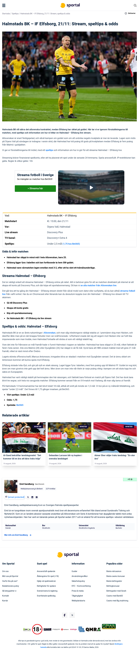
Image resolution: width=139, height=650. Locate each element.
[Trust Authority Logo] (47, 629)
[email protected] (16, 497)
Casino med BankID (114, 596)
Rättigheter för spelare (46, 586)
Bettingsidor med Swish (116, 591)
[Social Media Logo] (64, 615)
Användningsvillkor (80, 576)
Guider (74, 571)
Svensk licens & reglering (47, 591)
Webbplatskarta (78, 600)
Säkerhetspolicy (78, 581)
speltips (49, 150)
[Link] (24, 437)
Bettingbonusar (113, 586)
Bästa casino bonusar (115, 576)
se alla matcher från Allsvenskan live (98, 285)
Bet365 (19, 405)
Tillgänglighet (77, 596)
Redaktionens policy (10, 586)
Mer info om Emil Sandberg (16, 535)
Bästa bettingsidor (114, 581)
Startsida (6, 13)
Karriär (5, 600)
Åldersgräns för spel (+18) (48, 576)
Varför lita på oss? (10, 581)
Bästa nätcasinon (113, 571)
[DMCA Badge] (27, 629)
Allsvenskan (50, 332)
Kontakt (5, 596)
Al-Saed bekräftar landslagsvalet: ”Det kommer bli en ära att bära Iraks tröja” (22, 457)
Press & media (78, 591)
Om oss (5, 571)
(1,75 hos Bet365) (71, 244)
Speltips (15, 13)
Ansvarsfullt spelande (46, 571)
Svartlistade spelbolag (46, 596)
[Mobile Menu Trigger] (4, 5)
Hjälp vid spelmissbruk (46, 581)
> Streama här (35, 188)
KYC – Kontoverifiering (81, 586)
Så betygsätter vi (9, 591)
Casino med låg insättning (117, 600)
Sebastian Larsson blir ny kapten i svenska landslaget (65, 457)
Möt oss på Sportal (10, 576)
